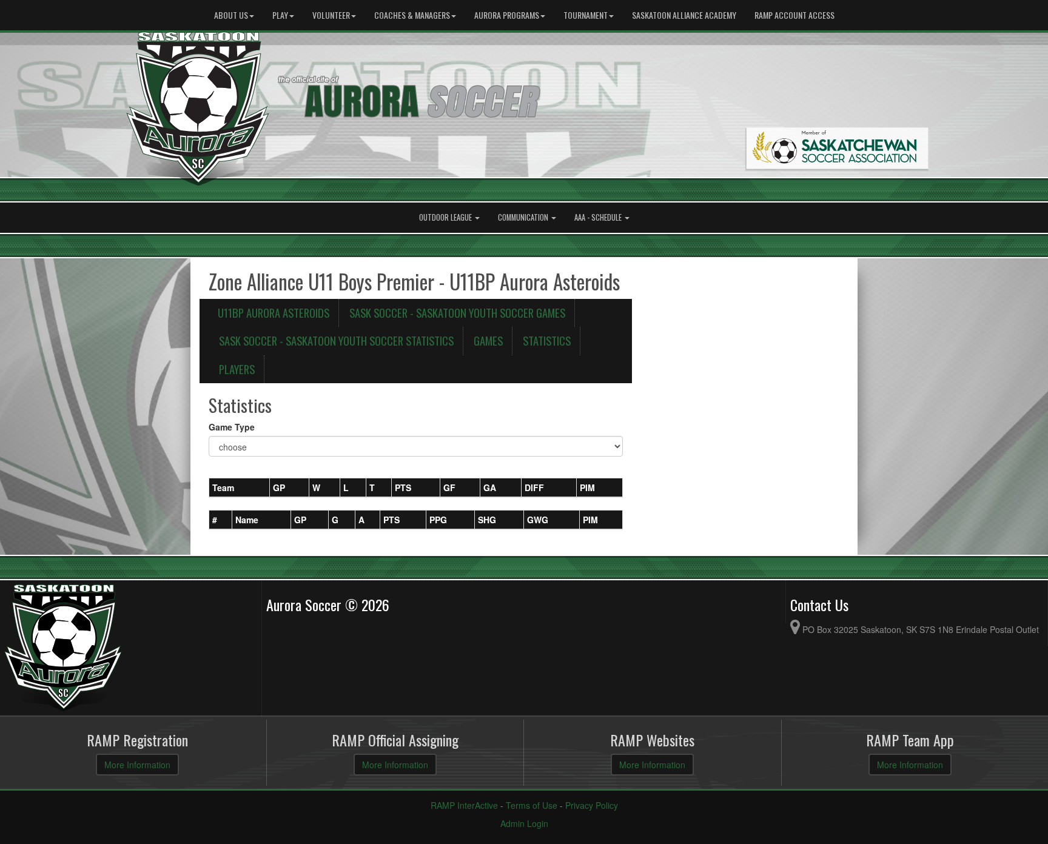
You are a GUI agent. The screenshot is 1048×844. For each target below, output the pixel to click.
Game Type (232, 427)
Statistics (547, 340)
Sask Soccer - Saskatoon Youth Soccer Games (457, 312)
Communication (524, 217)
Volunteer (331, 14)
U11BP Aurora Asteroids (273, 312)
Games (488, 340)
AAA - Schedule (598, 217)
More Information (137, 765)
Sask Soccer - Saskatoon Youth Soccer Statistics (336, 340)
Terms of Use (531, 805)
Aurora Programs (506, 14)
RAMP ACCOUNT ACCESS (794, 14)
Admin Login (524, 823)
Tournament (585, 14)
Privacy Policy (591, 805)
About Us (231, 14)
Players (237, 369)
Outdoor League (446, 217)
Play (280, 14)
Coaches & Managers (412, 14)
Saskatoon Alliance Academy (684, 14)
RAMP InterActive (464, 805)
